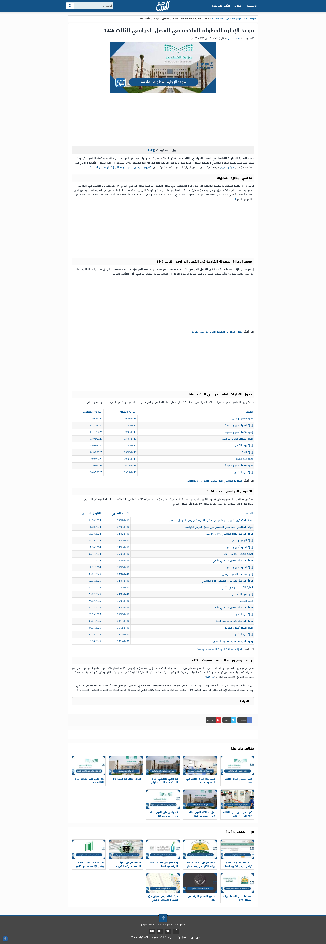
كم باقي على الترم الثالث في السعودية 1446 (163, 814)
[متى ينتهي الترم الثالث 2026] (237, 765)
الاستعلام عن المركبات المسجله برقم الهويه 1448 (128, 866)
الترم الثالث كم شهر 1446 (126, 779)
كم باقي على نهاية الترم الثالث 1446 (89, 780)
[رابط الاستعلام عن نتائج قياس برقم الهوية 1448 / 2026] (237, 849)
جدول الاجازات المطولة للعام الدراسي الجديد (217, 331)
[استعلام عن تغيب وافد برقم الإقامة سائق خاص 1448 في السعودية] (88, 849)
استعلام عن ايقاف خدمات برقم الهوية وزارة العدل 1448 (200, 866)
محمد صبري (234, 38)
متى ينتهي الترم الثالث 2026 (238, 780)
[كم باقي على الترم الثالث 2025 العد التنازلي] (237, 799)
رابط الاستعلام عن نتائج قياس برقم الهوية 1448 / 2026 (237, 866)
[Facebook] (176, 931)
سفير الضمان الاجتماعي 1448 (201, 898)
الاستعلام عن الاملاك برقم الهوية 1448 (237, 898)
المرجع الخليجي (234, 18)
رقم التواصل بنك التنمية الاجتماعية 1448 (164, 864)
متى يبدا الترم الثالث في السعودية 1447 (200, 780)
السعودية (217, 18)
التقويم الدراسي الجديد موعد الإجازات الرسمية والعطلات (120, 167)
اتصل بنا (182, 937)
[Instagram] (160, 931)
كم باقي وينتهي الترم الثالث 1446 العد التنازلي (164, 780)
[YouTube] (152, 931)
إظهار (150, 150)
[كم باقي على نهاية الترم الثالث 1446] (88, 765)
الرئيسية (252, 5)
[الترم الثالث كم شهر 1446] (126, 765)
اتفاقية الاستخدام (137, 937)
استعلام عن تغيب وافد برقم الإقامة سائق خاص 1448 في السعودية (90, 866)
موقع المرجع (227, 167)
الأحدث (238, 5)
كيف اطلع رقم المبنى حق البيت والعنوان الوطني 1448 (163, 900)
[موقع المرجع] (163, 6)
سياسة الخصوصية (162, 937)
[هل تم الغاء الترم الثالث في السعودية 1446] (200, 799)
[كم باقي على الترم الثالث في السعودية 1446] (163, 799)
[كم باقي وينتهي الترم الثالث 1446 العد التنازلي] (163, 765)
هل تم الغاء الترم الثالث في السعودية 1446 (201, 814)
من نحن (195, 937)
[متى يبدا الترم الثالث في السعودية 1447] (200, 765)
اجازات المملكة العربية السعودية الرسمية (219, 649)
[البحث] (70, 6)
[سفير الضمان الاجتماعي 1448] (200, 883)
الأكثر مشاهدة (221, 5)
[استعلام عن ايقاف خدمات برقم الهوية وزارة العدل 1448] (200, 849)
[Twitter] (168, 931)
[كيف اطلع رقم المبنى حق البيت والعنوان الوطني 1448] (163, 883)
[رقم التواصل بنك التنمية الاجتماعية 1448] (163, 849)
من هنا (210, 676)
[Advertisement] (163, 120)
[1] (234, 199)
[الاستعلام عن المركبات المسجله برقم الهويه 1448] (126, 849)
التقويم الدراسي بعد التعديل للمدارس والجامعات (214, 480)
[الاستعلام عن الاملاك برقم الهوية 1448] (237, 883)
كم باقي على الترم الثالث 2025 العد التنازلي (237, 814)
